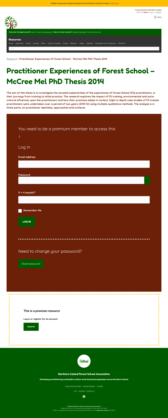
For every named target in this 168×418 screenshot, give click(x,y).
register (158, 12)
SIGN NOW (115, 3)
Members (121, 43)
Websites (89, 43)
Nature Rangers (89, 386)
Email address (26, 157)
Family (28, 43)
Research (73, 43)
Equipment (19, 43)
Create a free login (79, 32)
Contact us (90, 391)
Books (11, 43)
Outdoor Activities (54, 43)
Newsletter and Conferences (105, 43)
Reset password (31, 263)
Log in (33, 32)
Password (24, 174)
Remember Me (32, 210)
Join (75, 391)
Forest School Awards (73, 386)
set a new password (45, 32)
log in (152, 12)
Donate (82, 391)
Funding (36, 43)
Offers (43, 43)
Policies (65, 43)
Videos (81, 43)
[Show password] (147, 180)
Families (100, 386)
